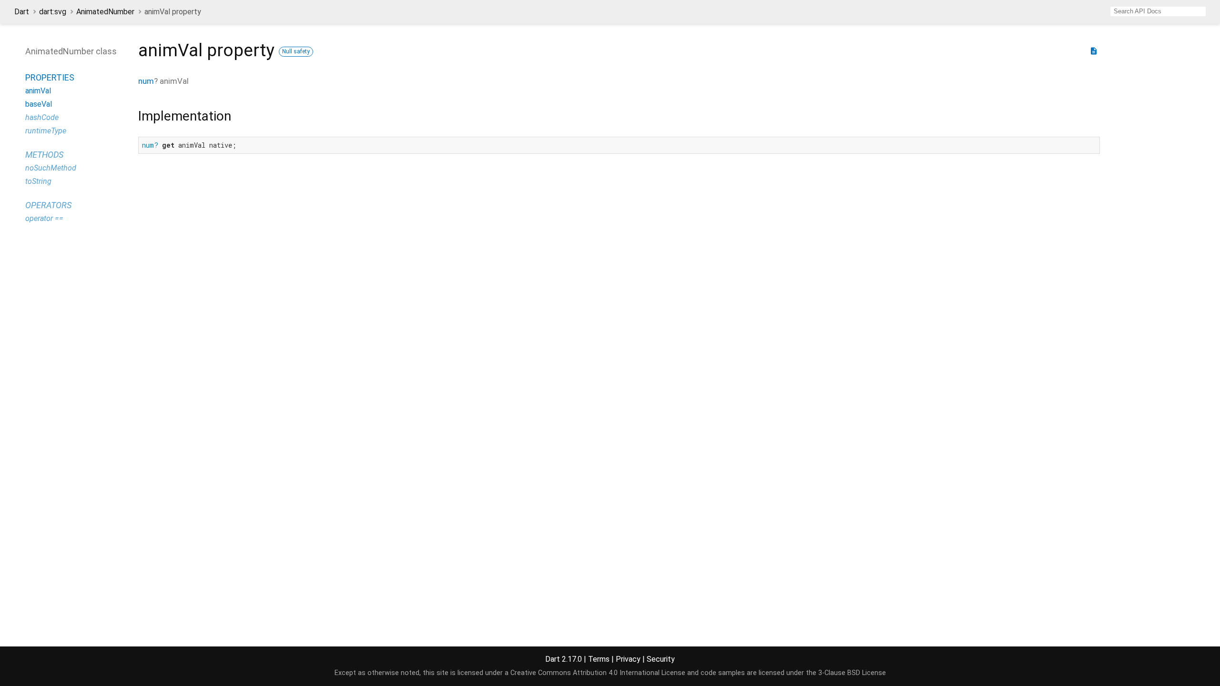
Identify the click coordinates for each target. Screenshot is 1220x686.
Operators (48, 205)
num (146, 81)
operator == (44, 218)
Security (661, 659)
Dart (21, 11)
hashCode (42, 117)
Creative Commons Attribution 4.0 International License (597, 673)
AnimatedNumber (105, 11)
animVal (38, 90)
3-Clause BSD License (852, 673)
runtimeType (45, 130)
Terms (599, 659)
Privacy (628, 659)
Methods (44, 155)
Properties (49, 77)
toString (38, 181)
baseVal (38, 104)
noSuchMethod (50, 167)
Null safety (296, 51)
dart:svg (52, 11)
